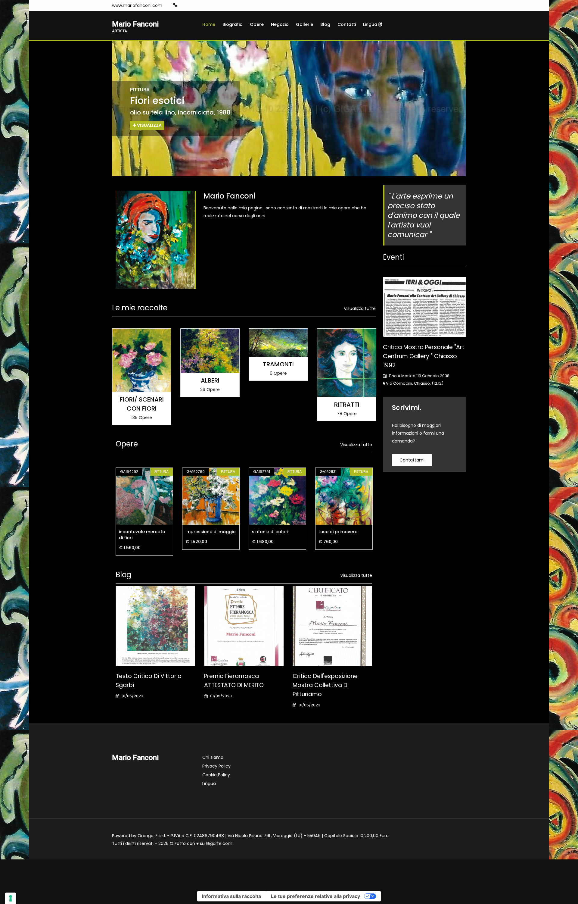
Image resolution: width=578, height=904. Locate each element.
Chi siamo (212, 757)
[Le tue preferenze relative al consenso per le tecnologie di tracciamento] (10, 898)
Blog (325, 24)
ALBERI (210, 380)
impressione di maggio (210, 532)
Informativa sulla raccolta (231, 896)
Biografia (232, 24)
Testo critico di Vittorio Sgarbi (149, 680)
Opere (257, 24)
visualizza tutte (356, 575)
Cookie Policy (216, 775)
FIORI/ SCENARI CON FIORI (142, 404)
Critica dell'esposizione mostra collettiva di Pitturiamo (325, 685)
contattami (411, 460)
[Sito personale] (175, 5)
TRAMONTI (278, 364)
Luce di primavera (338, 532)
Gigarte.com (219, 843)
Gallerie (304, 24)
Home (208, 24)
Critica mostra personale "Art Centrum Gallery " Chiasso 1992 (424, 356)
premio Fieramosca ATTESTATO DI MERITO (234, 680)
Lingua (370, 24)
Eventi (393, 257)
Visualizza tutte (360, 308)
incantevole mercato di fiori (142, 535)
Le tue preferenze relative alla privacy (315, 896)
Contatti (346, 24)
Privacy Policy (216, 766)
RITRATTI (346, 404)
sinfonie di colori (270, 532)
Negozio (280, 24)
